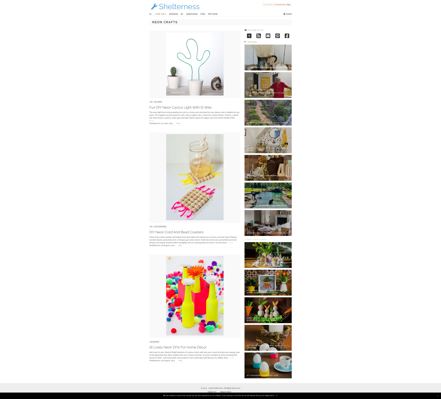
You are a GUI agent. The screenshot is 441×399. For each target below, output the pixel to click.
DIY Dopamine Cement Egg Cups (262, 375)
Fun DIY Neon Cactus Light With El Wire (180, 107)
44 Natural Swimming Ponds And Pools (267, 205)
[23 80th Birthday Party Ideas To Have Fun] (268, 85)
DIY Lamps (158, 102)
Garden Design (192, 14)
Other (202, 14)
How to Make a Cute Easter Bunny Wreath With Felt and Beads (265, 319)
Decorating (173, 14)
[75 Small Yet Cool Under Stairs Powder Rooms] (268, 140)
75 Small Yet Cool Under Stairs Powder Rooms (267, 149)
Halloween (268, 5)
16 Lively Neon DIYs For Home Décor (178, 347)
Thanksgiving (280, 5)
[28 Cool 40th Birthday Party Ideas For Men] (268, 168)
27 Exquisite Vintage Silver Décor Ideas (267, 67)
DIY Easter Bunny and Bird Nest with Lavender (266, 347)
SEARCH (289, 14)
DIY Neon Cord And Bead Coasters (176, 232)
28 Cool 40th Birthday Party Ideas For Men (267, 177)
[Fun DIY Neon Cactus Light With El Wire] (195, 95)
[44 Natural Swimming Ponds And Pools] (268, 195)
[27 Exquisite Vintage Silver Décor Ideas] (268, 57)
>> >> (151, 121)
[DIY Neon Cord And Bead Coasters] (195, 219)
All (150, 14)
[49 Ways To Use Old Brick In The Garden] (268, 113)
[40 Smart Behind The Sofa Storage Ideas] (268, 223)
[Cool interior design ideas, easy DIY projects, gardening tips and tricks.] (175, 11)
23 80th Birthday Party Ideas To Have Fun (266, 94)
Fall (289, 5)
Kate (178, 123)
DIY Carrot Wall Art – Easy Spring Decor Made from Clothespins (265, 292)
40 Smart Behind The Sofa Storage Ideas (267, 233)
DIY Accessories (160, 226)
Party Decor (213, 14)
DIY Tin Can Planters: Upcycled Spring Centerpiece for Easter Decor (267, 264)
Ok (277, 395)
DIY (182, 14)
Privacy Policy (225, 392)
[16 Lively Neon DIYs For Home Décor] (195, 335)
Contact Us (212, 392)
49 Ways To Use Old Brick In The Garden (267, 123)
